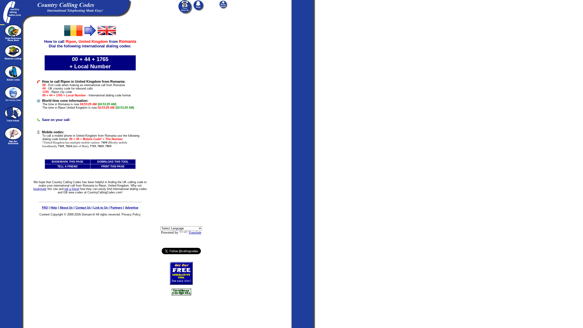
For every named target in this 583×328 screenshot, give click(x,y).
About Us (66, 207)
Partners (116, 207)
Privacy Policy (131, 214)
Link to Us (100, 207)
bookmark (39, 189)
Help (54, 207)
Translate (194, 232)
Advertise (131, 207)
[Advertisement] (181, 92)
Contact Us (83, 207)
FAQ (45, 207)
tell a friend (71, 189)
